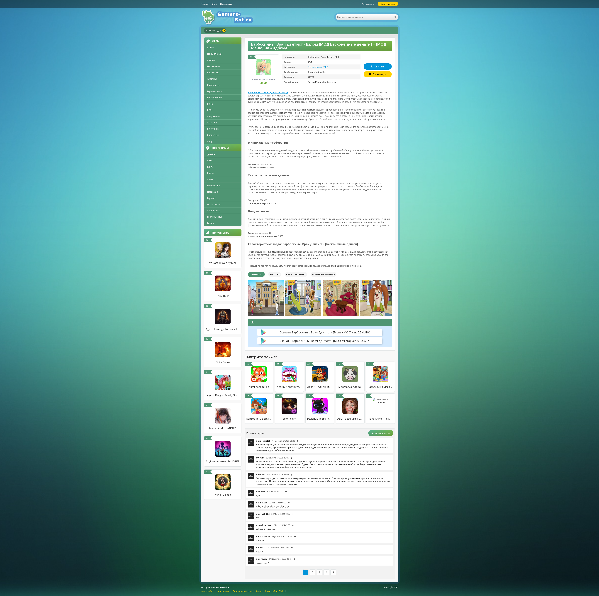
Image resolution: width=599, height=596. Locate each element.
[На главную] (232, 17)
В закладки (380, 74)
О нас (259, 591)
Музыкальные (214, 91)
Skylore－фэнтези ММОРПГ (222, 461)
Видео (210, 223)
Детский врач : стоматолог (289, 387)
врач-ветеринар (259, 387)
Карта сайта (207, 591)
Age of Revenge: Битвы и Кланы (223, 329)
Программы (226, 3)
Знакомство (213, 185)
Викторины (213, 128)
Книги (210, 166)
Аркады (211, 60)
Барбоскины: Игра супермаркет (380, 387)
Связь (210, 179)
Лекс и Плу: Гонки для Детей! (320, 387)
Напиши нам (223, 591)
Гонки (210, 103)
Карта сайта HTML (274, 591)
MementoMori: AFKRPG (222, 428)
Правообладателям (243, 591)
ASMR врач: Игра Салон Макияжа (350, 418)
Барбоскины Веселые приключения (259, 418)
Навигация (212, 191)
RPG (209, 109)
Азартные (212, 78)
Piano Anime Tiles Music (380, 418)
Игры (214, 3)
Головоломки (214, 97)
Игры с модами (315, 67)
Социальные (213, 210)
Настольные (213, 66)
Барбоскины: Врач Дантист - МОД (268, 92)
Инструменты (214, 216)
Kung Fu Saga (223, 494)
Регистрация (368, 3)
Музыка (211, 198)
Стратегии (212, 122)
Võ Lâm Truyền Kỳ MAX (222, 263)
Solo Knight (289, 418)
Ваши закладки (215, 30)
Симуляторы (213, 116)
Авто (209, 160)
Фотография (214, 204)
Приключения (214, 53)
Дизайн (211, 154)
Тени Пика (222, 296)
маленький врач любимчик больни (320, 418)
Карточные (213, 72)
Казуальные (213, 85)
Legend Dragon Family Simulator (223, 395)
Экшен (210, 47)
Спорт (210, 141)
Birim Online (223, 362)
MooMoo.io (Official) (350, 387)
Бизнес (210, 173)
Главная (205, 3)
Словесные (213, 134)
